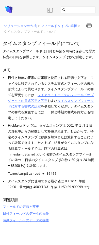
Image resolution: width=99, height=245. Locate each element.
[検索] (97, 10)
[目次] (50, 10)
